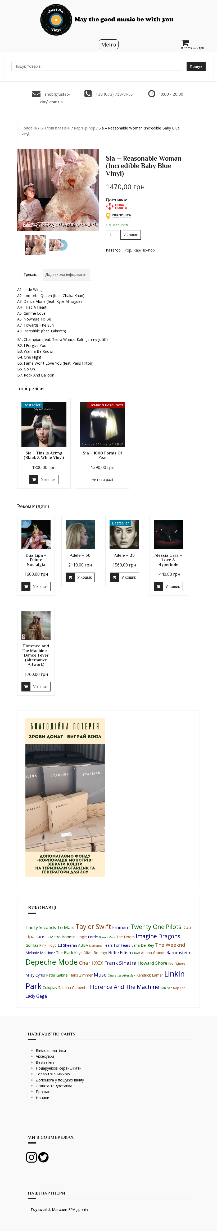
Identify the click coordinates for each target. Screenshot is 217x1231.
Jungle (81, 936)
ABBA (83, 945)
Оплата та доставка (54, 1085)
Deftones (95, 945)
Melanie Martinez (40, 952)
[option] (35, 245)
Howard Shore (152, 963)
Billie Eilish (119, 952)
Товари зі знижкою (53, 1073)
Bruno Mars (107, 937)
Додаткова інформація (65, 274)
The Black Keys (69, 952)
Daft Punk (42, 937)
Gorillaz (31, 945)
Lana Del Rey (142, 945)
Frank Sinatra (120, 962)
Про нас (43, 1091)
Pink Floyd (48, 945)
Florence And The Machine (124, 987)
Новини (42, 1097)
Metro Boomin (62, 936)
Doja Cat (179, 988)
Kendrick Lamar (149, 975)
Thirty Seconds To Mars (49, 927)
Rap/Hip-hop (84, 128)
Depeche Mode (51, 962)
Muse (100, 974)
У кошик (130, 234)
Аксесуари (45, 1056)
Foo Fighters (176, 963)
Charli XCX (91, 962)
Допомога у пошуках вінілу (60, 1080)
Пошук (196, 66)
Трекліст (31, 274)
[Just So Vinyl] (108, 19)
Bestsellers (45, 1062)
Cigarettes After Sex (121, 975)
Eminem (120, 927)
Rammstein (178, 952)
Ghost (136, 953)
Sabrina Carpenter (73, 987)
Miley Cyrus (35, 975)
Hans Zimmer (81, 975)
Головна (29, 128)
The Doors (125, 936)
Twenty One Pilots (155, 926)
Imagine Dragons (158, 936)
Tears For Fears (116, 945)
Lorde (93, 936)
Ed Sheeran (67, 945)
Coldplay (50, 987)
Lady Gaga (36, 996)
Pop (127, 250)
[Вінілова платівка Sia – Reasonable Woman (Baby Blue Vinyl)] (58, 190)
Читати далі (102, 479)
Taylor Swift (93, 926)
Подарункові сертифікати (59, 1068)
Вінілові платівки (55, 128)
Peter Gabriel (57, 975)
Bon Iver (166, 988)
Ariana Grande (153, 952)
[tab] (31, 274)
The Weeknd (170, 944)
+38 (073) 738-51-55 (114, 94)
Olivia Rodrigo (95, 952)
